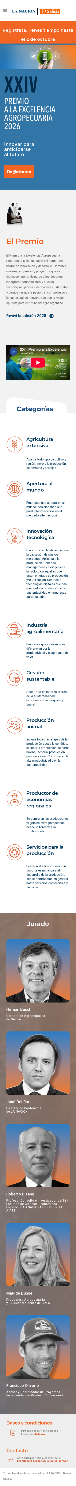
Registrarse (19, 171)
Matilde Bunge (19, 1293)
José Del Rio (17, 1101)
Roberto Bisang (20, 1194)
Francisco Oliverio (22, 1385)
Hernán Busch (18, 1009)
